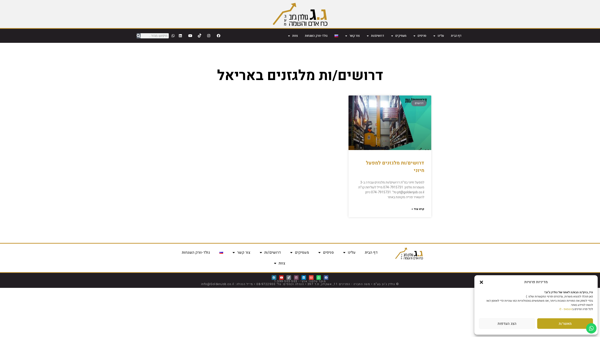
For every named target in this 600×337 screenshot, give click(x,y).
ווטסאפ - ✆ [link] (565, 309)
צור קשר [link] (354, 35)
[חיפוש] (139, 35)
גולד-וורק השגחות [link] (316, 35)
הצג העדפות (507, 323)
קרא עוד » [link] (418, 209)
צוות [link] (295, 35)
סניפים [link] (422, 35)
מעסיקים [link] (400, 35)
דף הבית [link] (456, 35)
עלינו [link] (441, 35)
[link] (300, 14)
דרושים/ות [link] (377, 35)
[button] (481, 282)
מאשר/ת (565, 323)
